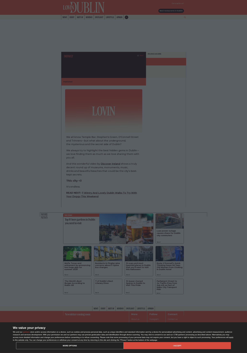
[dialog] (123, 337)
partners (26, 332)
